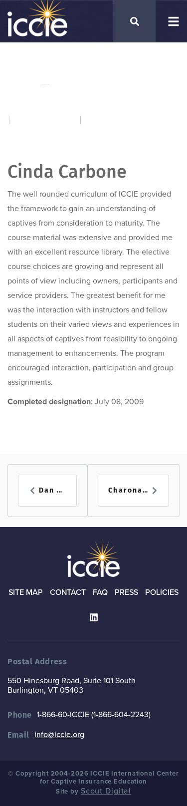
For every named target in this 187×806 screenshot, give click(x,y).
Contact (68, 592)
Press (126, 592)
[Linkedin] (94, 617)
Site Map (25, 592)
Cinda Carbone (67, 172)
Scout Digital (106, 791)
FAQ (100, 592)
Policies (162, 592)
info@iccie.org (59, 735)
